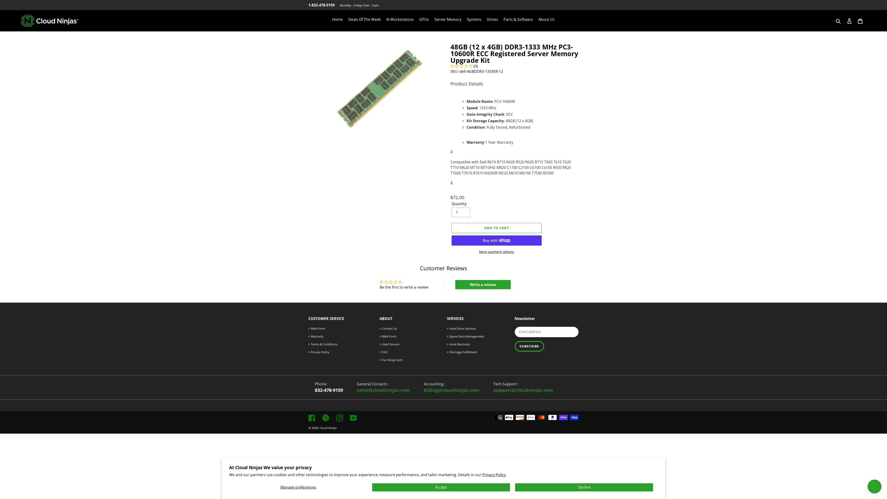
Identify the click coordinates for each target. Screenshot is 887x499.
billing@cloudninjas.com (452, 390)
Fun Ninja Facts (392, 360)
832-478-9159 (329, 390)
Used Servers (390, 344)
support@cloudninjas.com (523, 390)
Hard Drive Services (462, 328)
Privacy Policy (494, 474)
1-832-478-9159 (321, 5)
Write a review (483, 284)
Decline (584, 487)
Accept (441, 487)
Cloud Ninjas (328, 428)
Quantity (459, 203)
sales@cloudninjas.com (383, 390)
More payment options (496, 252)
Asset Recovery (459, 344)
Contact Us (389, 328)
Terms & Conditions (324, 344)
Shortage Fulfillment (463, 352)
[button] (461, 66)
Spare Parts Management (466, 336)
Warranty (317, 336)
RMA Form (317, 328)
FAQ (384, 352)
